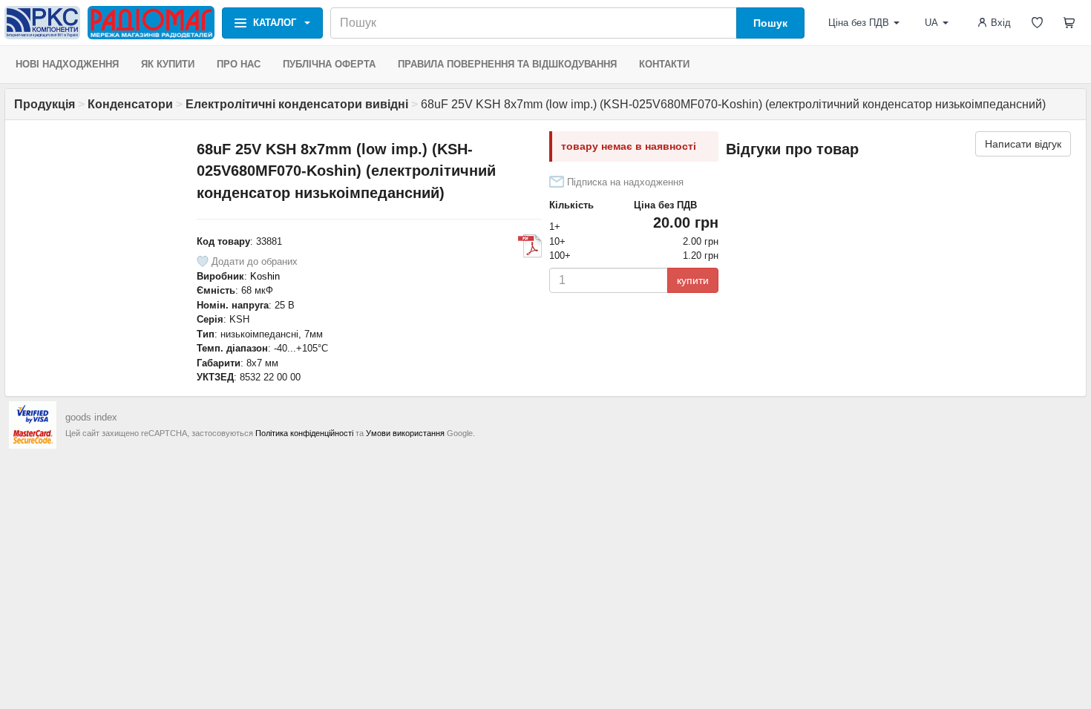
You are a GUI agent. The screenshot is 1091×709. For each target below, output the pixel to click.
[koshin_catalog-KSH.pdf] (530, 246)
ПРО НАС (239, 64)
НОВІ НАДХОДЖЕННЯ (67, 64)
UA (931, 22)
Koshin (265, 276)
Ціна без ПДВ (858, 22)
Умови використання (405, 433)
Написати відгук (1023, 144)
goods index (91, 417)
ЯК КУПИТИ (167, 64)
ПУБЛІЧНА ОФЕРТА (329, 64)
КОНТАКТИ (664, 64)
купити (693, 280)
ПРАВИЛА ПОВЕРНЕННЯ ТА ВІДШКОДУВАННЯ (507, 64)
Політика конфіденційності (304, 433)
